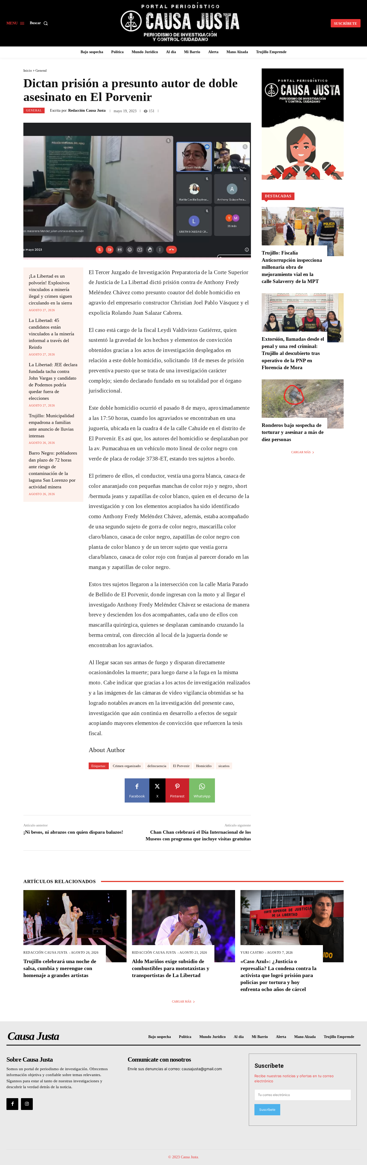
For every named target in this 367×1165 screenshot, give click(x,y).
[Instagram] (27, 1104)
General (41, 70)
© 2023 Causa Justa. (183, 1157)
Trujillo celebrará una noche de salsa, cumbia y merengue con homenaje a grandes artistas (59, 968)
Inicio (27, 70)
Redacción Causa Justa (87, 110)
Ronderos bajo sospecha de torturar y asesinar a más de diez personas (292, 432)
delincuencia (156, 766)
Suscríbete (269, 1065)
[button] (40, 23)
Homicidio (204, 766)
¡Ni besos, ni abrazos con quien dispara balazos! (73, 832)
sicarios (223, 766)
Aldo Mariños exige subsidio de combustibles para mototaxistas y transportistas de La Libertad (170, 968)
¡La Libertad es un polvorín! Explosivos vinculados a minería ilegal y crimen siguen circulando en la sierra (50, 289)
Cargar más (301, 452)
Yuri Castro (252, 952)
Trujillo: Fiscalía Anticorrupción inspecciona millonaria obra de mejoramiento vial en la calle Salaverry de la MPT (292, 267)
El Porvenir (181, 766)
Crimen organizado (127, 766)
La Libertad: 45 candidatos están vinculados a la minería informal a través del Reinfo (51, 334)
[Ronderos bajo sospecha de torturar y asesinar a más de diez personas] (303, 404)
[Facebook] (12, 1104)
